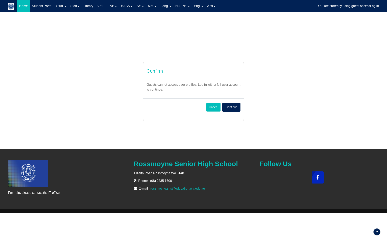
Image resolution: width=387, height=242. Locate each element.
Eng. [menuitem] (197, 6)
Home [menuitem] (23, 6)
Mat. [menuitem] (151, 6)
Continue (231, 107)
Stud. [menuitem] (60, 6)
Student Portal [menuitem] (42, 6)
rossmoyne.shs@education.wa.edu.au (177, 188)
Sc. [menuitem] (139, 6)
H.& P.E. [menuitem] (181, 6)
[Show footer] (377, 232)
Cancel (213, 107)
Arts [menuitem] (210, 6)
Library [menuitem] (88, 6)
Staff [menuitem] (73, 6)
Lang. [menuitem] (165, 6)
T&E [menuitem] (111, 6)
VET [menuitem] (100, 6)
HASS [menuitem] (125, 6)
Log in (374, 6)
